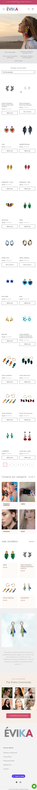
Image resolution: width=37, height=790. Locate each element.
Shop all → (32, 541)
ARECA (21, 220)
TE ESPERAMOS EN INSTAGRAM (18, 716)
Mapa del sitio (7, 765)
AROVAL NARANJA (24, 258)
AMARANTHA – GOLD (7, 182)
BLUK (20, 296)
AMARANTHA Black (24, 144)
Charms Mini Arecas (24, 375)
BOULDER (4, 334)
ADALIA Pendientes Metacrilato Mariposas (25, 104)
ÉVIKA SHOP (15, 789)
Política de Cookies (8, 760)
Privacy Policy (7, 756)
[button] (4, 9)
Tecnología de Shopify (23, 789)
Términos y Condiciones (10, 752)
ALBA (3, 144)
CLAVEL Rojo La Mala (25, 451)
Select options (27, 111)
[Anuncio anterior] (3, 2)
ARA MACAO (5, 220)
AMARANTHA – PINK (24, 182)
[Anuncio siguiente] (34, 2)
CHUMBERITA (5, 451)
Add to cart (10, 113)
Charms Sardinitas (7, 413)
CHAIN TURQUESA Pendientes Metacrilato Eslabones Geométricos (26, 336)
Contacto (6, 769)
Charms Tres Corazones (25, 413)
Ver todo (31, 477)
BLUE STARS (5, 296)
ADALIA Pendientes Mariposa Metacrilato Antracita (7, 105)
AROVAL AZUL (5, 258)
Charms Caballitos (7, 375)
